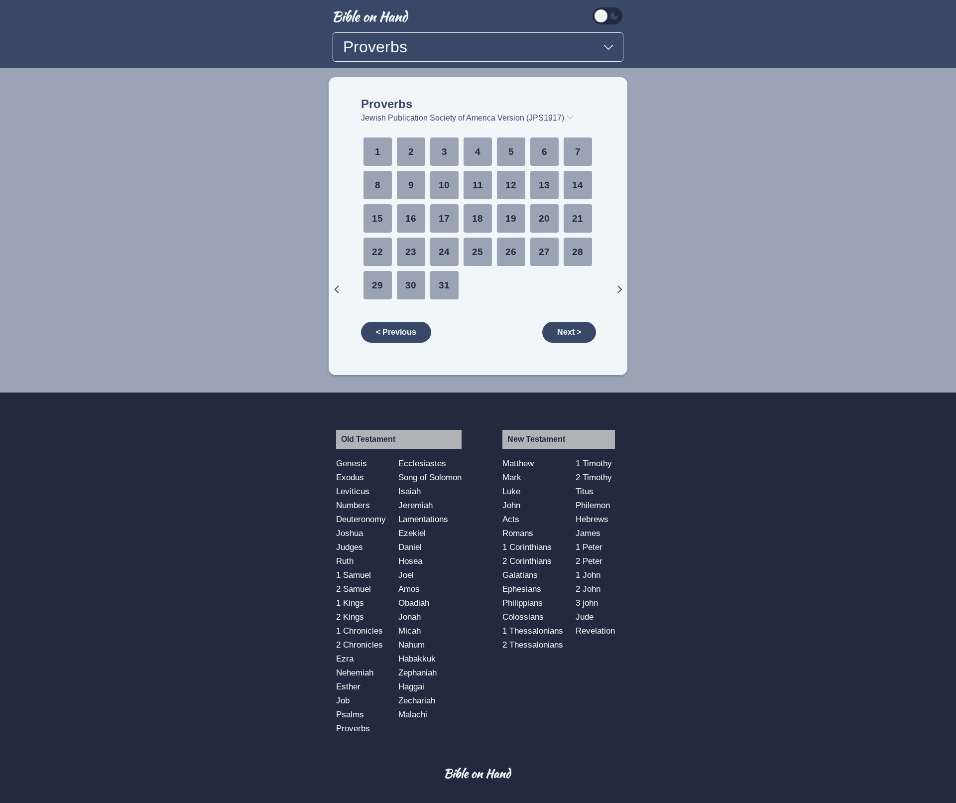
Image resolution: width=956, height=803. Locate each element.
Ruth (345, 561)
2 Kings (350, 617)
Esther (348, 686)
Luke (511, 491)
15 (377, 218)
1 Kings (350, 603)
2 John (588, 589)
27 (544, 252)
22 (377, 252)
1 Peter (589, 547)
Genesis (351, 463)
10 (444, 185)
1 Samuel (353, 575)
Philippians (522, 603)
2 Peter (589, 561)
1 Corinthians (527, 547)
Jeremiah (415, 505)
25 (477, 252)
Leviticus (352, 491)
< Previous (396, 332)
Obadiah (413, 603)
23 (410, 252)
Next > (569, 332)
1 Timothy (594, 463)
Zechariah (416, 700)
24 (444, 252)
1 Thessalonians (532, 631)
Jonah (409, 617)
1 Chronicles (359, 631)
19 (510, 218)
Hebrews (592, 519)
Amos (409, 589)
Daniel (410, 547)
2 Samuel (353, 589)
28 (577, 252)
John (511, 505)
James (588, 533)
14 (577, 185)
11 (478, 185)
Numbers (353, 505)
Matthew (518, 463)
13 (544, 185)
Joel (406, 575)
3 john (587, 603)
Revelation (595, 631)
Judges (349, 547)
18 (477, 218)
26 (510, 252)
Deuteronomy (361, 519)
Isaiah (409, 491)
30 (410, 285)
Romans (517, 533)
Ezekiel (412, 533)
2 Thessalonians (532, 645)
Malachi (412, 714)
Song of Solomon (430, 477)
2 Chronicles (359, 645)
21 (577, 218)
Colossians (523, 617)
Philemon (593, 505)
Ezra (345, 659)
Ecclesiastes (422, 463)
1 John (588, 575)
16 (410, 218)
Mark (511, 477)
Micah (409, 631)
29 (377, 285)
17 (444, 218)
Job (343, 700)
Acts (510, 519)
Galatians (520, 575)
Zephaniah (417, 672)
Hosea (410, 561)
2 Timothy (594, 477)
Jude (585, 617)
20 (544, 218)
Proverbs (386, 104)
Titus (585, 491)
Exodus (350, 477)
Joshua (349, 533)
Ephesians (521, 589)
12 (510, 185)
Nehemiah (354, 672)
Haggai (411, 686)
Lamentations (423, 519)
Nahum (411, 645)
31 (444, 285)
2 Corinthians (527, 561)
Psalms (350, 714)
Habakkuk (417, 659)
